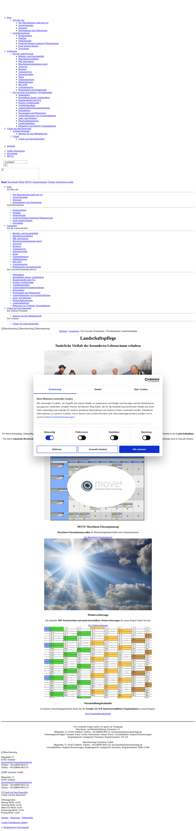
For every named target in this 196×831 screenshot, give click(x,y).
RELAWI (22, 84)
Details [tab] (98, 389)
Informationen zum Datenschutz (32, 30)
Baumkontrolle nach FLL (29, 100)
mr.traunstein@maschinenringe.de (16, 762)
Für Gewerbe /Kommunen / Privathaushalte (32, 92)
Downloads (23, 48)
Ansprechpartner (25, 25)
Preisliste (22, 38)
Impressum (15, 817)
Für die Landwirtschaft (23, 53)
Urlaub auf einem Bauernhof (31, 139)
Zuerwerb (22, 66)
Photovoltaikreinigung (28, 121)
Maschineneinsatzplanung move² (33, 64)
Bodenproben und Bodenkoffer (32, 90)
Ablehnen (57, 449)
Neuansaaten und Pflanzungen (32, 113)
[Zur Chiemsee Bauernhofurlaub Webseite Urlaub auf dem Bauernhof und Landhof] (14, 792)
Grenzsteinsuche (25, 87)
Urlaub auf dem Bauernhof (19, 128)
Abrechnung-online (64, 182)
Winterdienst (24, 95)
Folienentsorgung (26, 79)
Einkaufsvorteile (25, 74)
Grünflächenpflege (26, 105)
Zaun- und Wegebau (27, 118)
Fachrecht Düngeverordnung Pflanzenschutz (38, 43)
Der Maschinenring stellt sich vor (33, 23)
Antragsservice (25, 72)
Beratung (22, 69)
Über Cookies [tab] (141, 389)
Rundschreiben (25, 35)
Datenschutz (27, 817)
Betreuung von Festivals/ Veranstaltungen (37, 126)
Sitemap (4, 817)
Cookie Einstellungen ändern (14, 822)
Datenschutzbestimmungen (60, 417)
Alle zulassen (139, 449)
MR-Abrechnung (26, 61)
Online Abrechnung (16, 151)
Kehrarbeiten (24, 110)
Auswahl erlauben (98, 449)
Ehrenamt (22, 28)
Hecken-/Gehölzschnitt (28, 103)
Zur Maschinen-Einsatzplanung (98, 537)
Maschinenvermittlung (28, 59)
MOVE (10, 156)
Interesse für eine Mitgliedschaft (32, 133)
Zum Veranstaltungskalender (98, 713)
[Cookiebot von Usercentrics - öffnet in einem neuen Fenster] (146, 380)
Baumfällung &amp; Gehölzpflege (34, 97)
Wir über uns (18, 20)
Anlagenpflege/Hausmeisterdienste (34, 108)
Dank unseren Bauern (28, 46)
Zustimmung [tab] (55, 389)
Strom (21, 77)
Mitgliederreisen (25, 82)
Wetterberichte (24, 41)
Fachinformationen (21, 33)
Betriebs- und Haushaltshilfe (31, 56)
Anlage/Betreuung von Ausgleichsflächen (37, 115)
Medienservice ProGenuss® (16, 827)
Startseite (11, 146)
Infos (9, 17)
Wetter (21, 182)
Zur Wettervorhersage (98, 625)
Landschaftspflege (26, 123)
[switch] (82, 438)
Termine (51, 182)
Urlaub (16, 136)
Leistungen (12, 51)
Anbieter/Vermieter (21, 131)
